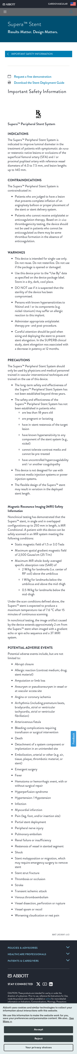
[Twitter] (38, 985)
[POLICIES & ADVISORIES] (67, 947)
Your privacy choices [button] (38, 1047)
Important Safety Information (32, 54)
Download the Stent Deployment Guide (39, 82)
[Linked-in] (51, 985)
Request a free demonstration (32, 76)
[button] (71, 12)
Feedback (73, 738)
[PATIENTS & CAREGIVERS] (67, 960)
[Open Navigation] (9, 54)
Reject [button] (39, 1038)
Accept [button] (38, 1029)
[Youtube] (44, 985)
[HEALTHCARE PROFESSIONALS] (67, 953)
